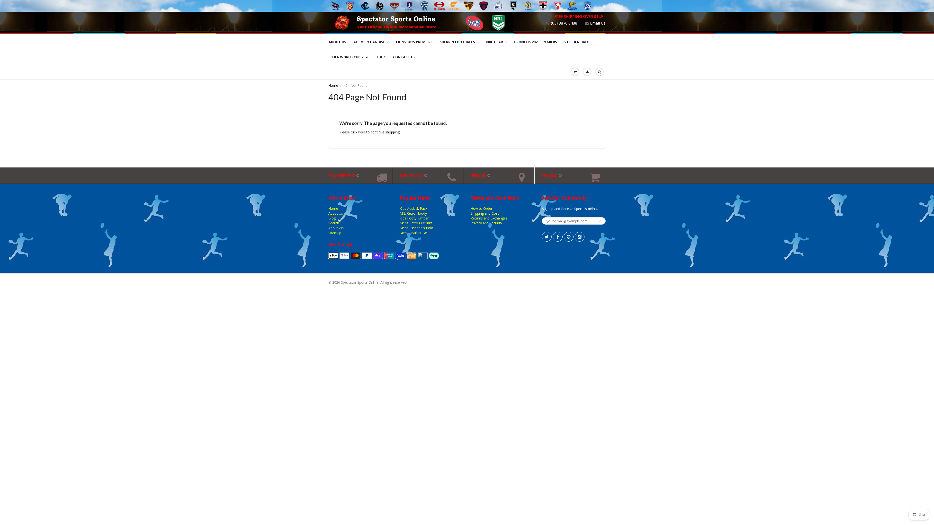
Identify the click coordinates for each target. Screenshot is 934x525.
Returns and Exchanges (489, 218)
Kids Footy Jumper (414, 218)
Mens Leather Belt (414, 232)
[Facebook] (558, 237)
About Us (337, 42)
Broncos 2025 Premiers (535, 42)
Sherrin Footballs (457, 42)
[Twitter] (547, 237)
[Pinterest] (569, 237)
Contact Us (404, 57)
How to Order (481, 208)
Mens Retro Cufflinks (416, 223)
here (361, 132)
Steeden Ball (576, 42)
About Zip (336, 228)
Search (333, 223)
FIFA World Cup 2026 (350, 57)
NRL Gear (494, 42)
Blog (332, 218)
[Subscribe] (599, 221)
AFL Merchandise (369, 42)
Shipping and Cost (485, 213)
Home (333, 85)
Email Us (598, 23)
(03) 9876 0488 (564, 23)
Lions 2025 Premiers (414, 42)
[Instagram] (579, 237)
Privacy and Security (486, 223)
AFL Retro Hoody (413, 213)
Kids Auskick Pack (413, 208)
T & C (381, 57)
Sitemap (334, 232)
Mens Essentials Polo (416, 228)
